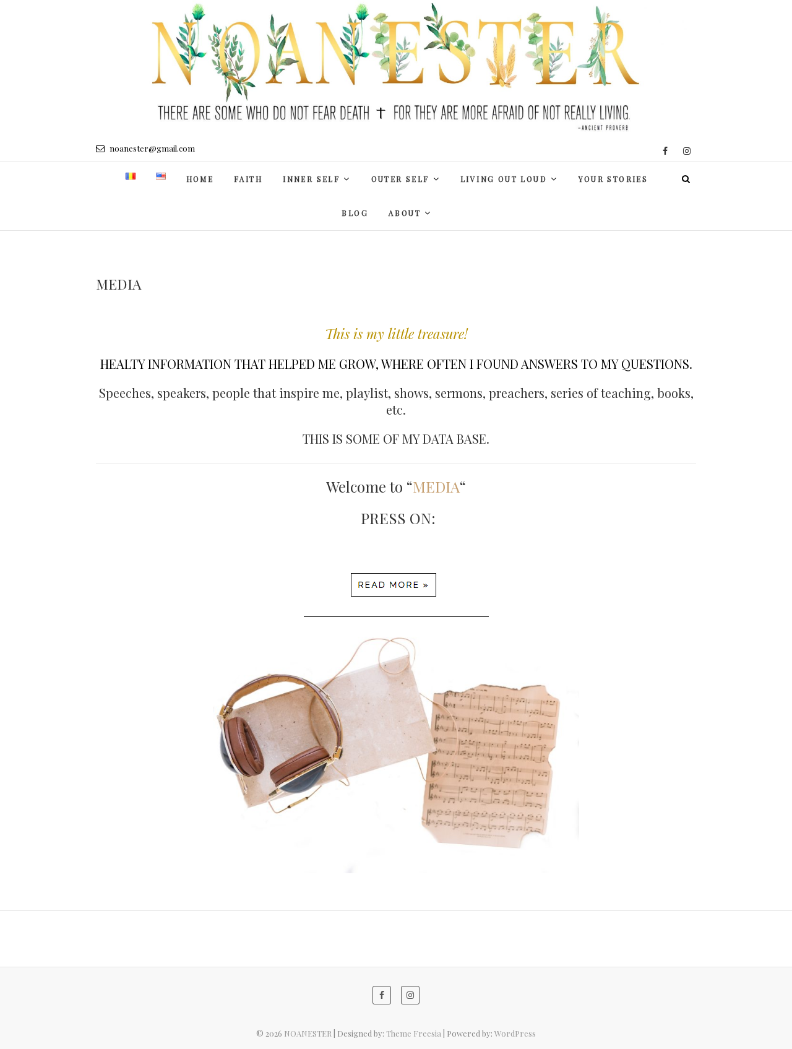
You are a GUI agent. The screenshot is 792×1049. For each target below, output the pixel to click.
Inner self (311, 179)
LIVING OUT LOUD (503, 179)
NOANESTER (308, 1033)
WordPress (515, 1033)
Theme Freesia (413, 1033)
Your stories (613, 179)
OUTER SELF (400, 179)
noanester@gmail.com (151, 148)
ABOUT (405, 213)
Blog (355, 213)
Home (200, 179)
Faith (248, 179)
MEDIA (436, 486)
